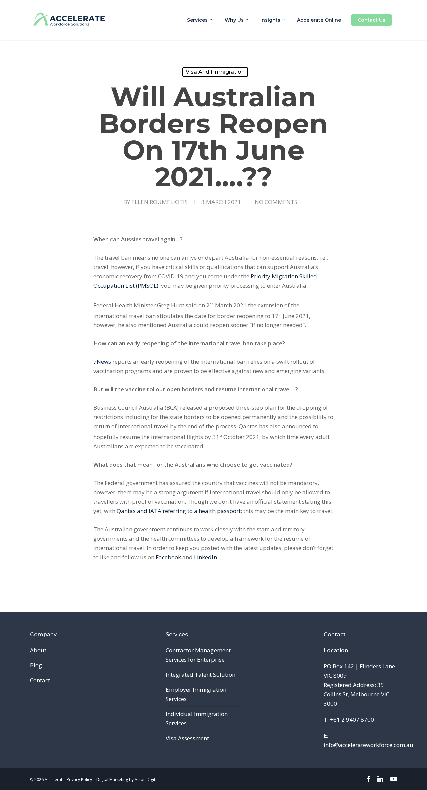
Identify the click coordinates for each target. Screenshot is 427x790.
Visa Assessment (187, 738)
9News (102, 361)
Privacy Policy (79, 779)
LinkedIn (205, 557)
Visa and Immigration (215, 72)
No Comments (276, 202)
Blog (36, 665)
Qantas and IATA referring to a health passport (179, 511)
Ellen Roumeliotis (159, 202)
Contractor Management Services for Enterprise (198, 654)
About (38, 650)
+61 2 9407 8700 (352, 719)
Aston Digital (147, 779)
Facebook (168, 557)
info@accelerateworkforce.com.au (368, 745)
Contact (40, 680)
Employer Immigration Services (196, 694)
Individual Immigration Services (197, 718)
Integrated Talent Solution (200, 674)
